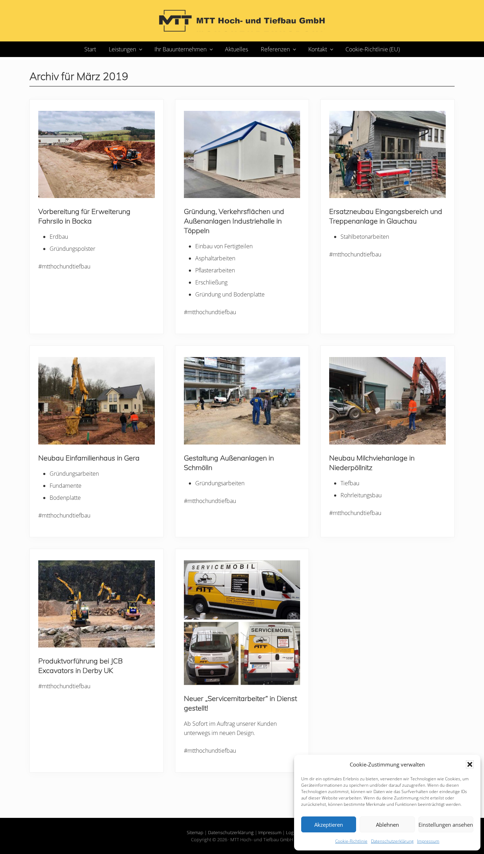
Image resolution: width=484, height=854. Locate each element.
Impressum (428, 841)
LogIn (292, 832)
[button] (469, 764)
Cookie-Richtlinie (351, 841)
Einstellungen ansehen (445, 824)
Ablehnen (387, 824)
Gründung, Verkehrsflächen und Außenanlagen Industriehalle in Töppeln (234, 221)
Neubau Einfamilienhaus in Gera (89, 457)
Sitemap (195, 832)
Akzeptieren (328, 824)
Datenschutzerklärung (392, 841)
